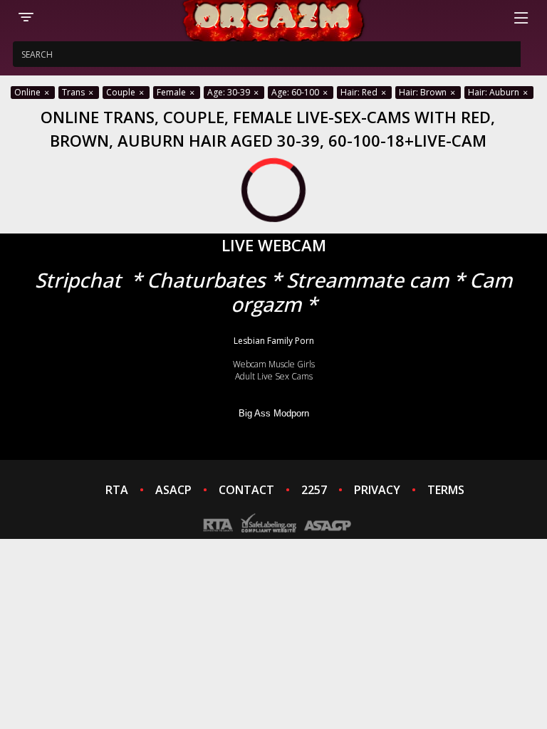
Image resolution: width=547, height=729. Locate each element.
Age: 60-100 (296, 92)
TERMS (445, 490)
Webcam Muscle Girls (274, 364)
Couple (121, 92)
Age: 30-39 (229, 92)
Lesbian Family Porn (274, 341)
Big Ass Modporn (274, 413)
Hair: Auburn (494, 92)
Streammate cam (367, 279)
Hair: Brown (424, 92)
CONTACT (246, 490)
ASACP (173, 490)
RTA (116, 490)
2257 (314, 490)
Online (28, 92)
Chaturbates (206, 279)
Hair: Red (360, 92)
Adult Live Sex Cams (274, 376)
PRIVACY (377, 490)
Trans (74, 92)
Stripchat (78, 279)
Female (172, 92)
